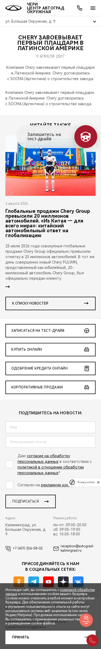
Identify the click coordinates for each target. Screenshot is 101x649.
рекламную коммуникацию (65, 485)
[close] (98, 482)
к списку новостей (30, 303)
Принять (20, 637)
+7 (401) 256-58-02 (28, 548)
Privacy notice (86, 482)
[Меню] (93, 8)
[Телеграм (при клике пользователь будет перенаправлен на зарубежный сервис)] (33, 581)
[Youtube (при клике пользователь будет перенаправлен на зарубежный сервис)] (48, 581)
